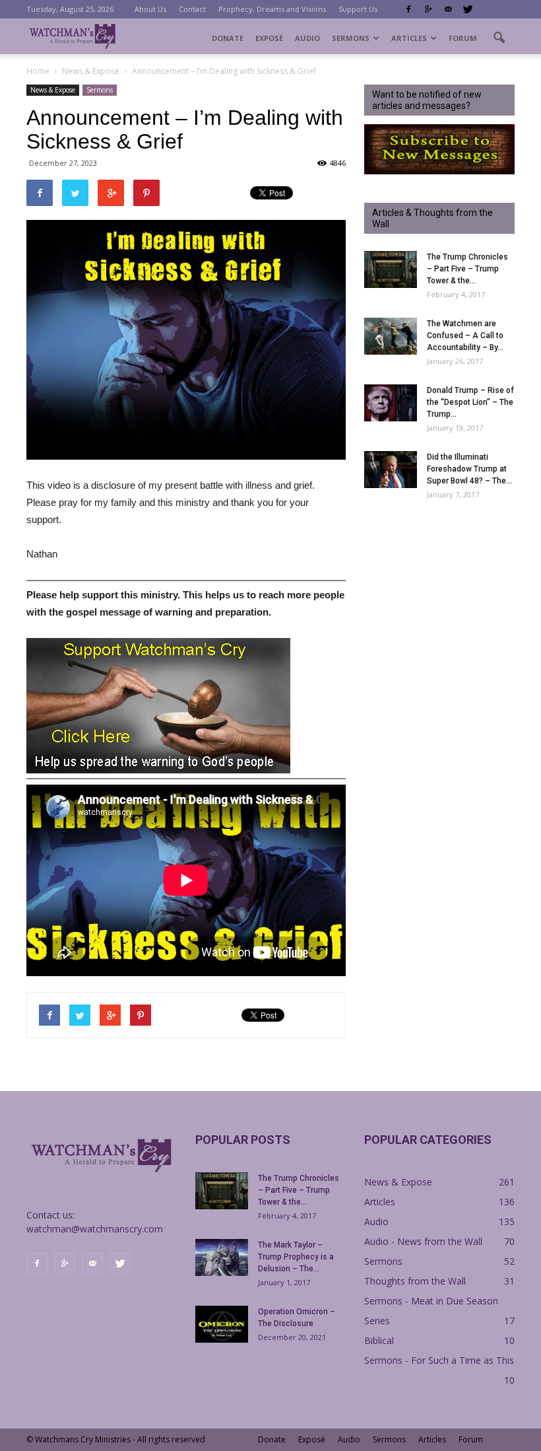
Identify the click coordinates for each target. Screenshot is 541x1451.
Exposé (269, 38)
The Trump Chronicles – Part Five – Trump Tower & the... (467, 268)
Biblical (379, 1340)
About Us (150, 9)
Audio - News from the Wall (423, 1241)
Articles (409, 38)
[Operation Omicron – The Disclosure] (221, 1324)
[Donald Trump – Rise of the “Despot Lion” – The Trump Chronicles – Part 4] (390, 402)
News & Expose (52, 89)
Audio (307, 38)
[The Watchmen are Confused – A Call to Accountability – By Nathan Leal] (390, 336)
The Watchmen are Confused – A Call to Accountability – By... (465, 335)
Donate (227, 38)
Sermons (350, 38)
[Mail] (448, 9)
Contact (192, 9)
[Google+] (428, 9)
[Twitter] (468, 9)
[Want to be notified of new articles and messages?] (439, 170)
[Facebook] (408, 9)
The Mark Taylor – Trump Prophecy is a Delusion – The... (296, 1256)
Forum (463, 38)
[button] (499, 38)
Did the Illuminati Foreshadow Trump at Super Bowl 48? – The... (469, 468)
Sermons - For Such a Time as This (439, 1360)
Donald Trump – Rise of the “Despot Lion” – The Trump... (470, 402)
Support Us (357, 9)
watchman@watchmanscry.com (94, 1228)
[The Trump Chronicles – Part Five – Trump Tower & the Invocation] (390, 269)
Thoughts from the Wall (415, 1281)
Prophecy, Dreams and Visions (272, 9)
